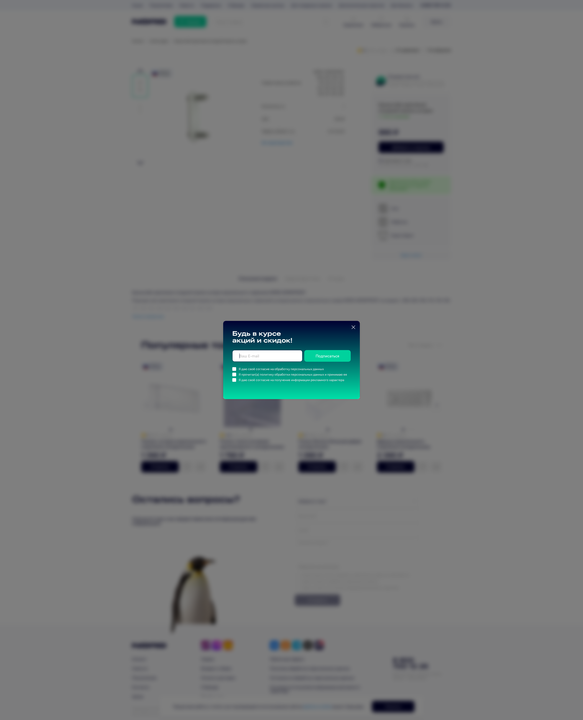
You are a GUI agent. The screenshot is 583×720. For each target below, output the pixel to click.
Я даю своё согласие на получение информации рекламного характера (291, 380)
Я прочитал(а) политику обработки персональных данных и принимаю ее (293, 374)
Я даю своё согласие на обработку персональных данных (281, 369)
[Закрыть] (353, 327)
